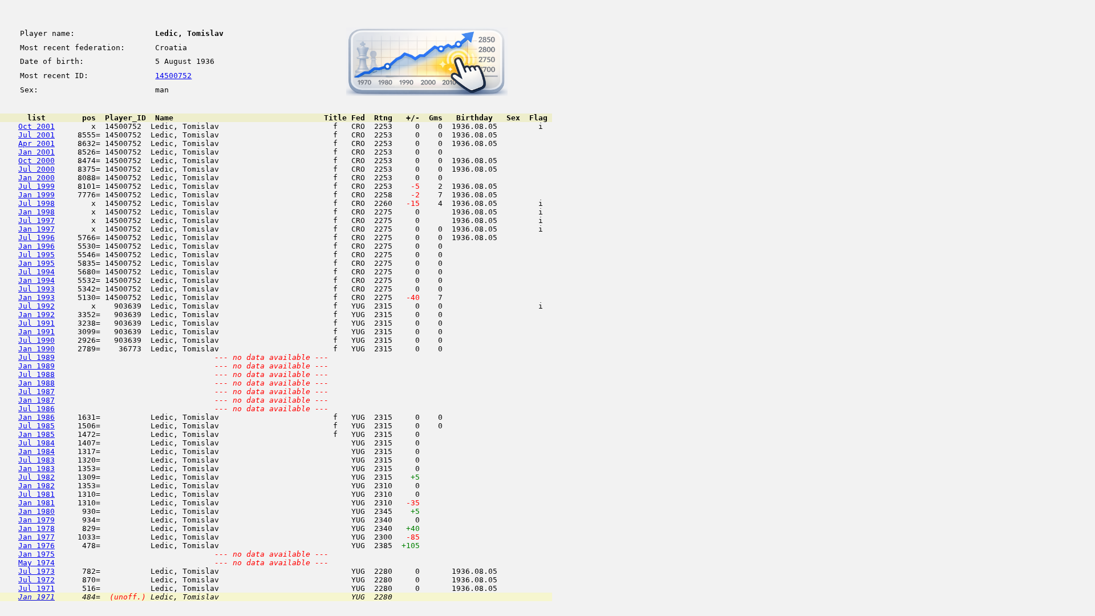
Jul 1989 (36, 357)
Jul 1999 (36, 186)
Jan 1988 (36, 383)
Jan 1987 (36, 400)
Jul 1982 (36, 477)
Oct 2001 (36, 126)
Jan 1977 (36, 537)
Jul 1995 (36, 254)
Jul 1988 (36, 374)
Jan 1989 (36, 366)
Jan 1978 (36, 528)
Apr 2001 (36, 143)
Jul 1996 (36, 237)
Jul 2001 (36, 135)
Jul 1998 (36, 203)
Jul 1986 (36, 408)
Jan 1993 (36, 297)
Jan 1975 (36, 554)
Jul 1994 (36, 272)
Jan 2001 (36, 152)
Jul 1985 (36, 426)
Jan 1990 (36, 349)
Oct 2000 (36, 160)
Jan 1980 (36, 511)
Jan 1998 (36, 212)
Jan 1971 (36, 597)
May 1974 (36, 562)
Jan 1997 (36, 229)
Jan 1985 (36, 434)
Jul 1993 (36, 289)
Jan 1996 (36, 246)
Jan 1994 (36, 280)
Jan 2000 (36, 177)
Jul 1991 (36, 323)
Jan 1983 (36, 468)
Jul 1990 (36, 340)
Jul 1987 (36, 391)
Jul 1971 (36, 588)
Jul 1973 (36, 571)
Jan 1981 (36, 503)
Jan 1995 (36, 263)
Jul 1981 (36, 494)
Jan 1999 (36, 195)
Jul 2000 (36, 169)
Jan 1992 (36, 314)
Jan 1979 (36, 520)
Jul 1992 (36, 306)
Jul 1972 (36, 580)
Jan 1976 (36, 545)
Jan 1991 (36, 331)
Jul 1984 (36, 443)
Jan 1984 (36, 451)
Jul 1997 (36, 220)
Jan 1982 (36, 485)
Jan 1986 (36, 417)
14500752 (173, 75)
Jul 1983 (36, 460)
